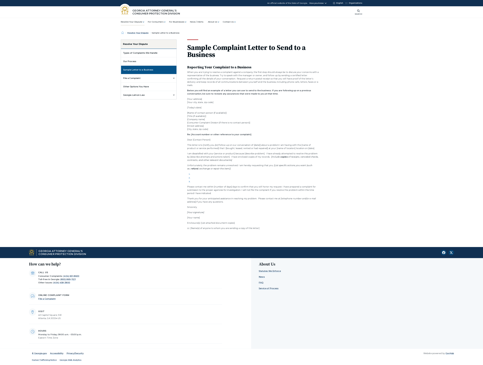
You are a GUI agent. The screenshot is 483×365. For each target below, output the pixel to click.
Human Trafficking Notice (44, 360)
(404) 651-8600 (71, 276)
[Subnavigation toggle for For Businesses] (187, 22)
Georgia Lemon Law (134, 95)
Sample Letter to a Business (138, 70)
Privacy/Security (75, 353)
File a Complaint (131, 78)
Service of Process (269, 288)
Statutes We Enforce (270, 271)
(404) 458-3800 (61, 282)
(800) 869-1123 (67, 279)
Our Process (129, 61)
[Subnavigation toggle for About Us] (220, 22)
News (262, 277)
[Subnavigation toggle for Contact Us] (236, 22)
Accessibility (57, 353)
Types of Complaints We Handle (140, 53)
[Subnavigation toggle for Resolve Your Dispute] (145, 22)
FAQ (261, 282)
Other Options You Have (136, 86)
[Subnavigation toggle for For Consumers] (166, 22)
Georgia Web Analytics (71, 360)
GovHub (450, 353)
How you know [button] (316, 3)
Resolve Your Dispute (138, 33)
